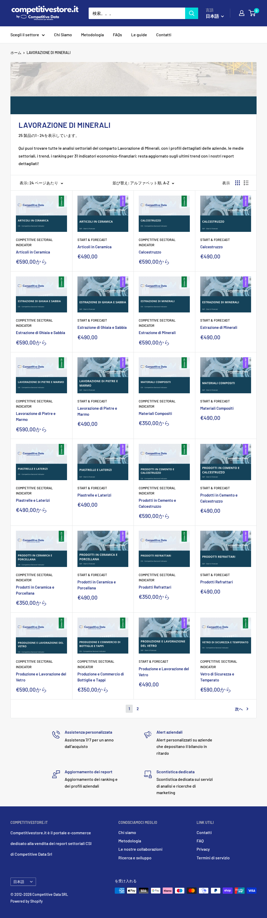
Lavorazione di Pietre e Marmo (36, 416)
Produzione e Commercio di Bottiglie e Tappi (100, 677)
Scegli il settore (24, 34)
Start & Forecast (92, 240)
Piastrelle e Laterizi (33, 500)
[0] (252, 13)
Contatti (163, 34)
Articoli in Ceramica (33, 252)
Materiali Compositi (155, 413)
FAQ (200, 840)
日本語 (18, 881)
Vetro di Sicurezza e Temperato (217, 677)
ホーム (15, 52)
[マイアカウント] (241, 13)
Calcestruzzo (150, 252)
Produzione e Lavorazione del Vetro (41, 677)
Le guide (139, 34)
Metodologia (92, 34)
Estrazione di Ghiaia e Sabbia (40, 332)
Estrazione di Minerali (157, 332)
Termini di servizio (213, 857)
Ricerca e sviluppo (134, 857)
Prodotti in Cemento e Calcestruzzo (157, 503)
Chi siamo (127, 832)
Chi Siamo (63, 34)
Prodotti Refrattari (155, 587)
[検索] (191, 13)
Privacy (203, 849)
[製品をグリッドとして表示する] (237, 182)
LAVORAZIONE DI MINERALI (49, 52)
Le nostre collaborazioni (140, 849)
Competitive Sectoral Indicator (34, 242)
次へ (239, 708)
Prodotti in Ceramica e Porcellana (35, 590)
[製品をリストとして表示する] (246, 182)
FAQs (117, 34)
